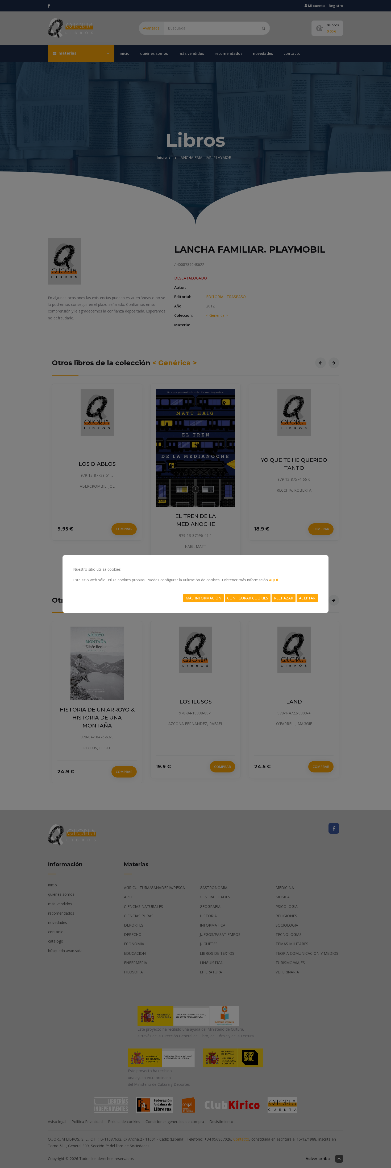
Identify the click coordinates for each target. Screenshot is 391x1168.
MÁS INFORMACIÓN (203, 598)
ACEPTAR (307, 598)
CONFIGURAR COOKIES (247, 598)
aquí (273, 579)
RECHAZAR (283, 598)
